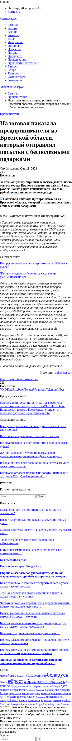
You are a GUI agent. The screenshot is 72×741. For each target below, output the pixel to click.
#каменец (40, 690)
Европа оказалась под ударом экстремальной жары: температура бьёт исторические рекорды (33, 574)
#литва (25, 693)
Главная (13, 24)
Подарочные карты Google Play (20, 566)
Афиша (12, 31)
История (13, 45)
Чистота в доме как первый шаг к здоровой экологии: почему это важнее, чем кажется (35, 604)
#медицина (35, 693)
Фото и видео (17, 76)
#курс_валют (15, 693)
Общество (14, 49)
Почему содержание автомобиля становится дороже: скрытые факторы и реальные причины (34, 651)
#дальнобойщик (51, 686)
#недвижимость (54, 696)
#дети (64, 686)
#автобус (21, 676)
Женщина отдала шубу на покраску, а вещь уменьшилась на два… (28, 275)
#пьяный (57, 700)
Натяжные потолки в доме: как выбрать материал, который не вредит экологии (33, 614)
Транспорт (15, 73)
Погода (12, 52)
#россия (5, 704)
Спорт (12, 70)
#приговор (46, 700)
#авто (12, 675)
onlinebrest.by (63, 372)
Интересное (15, 42)
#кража (4, 693)
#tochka (3, 676)
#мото (3, 697)
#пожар (23, 700)
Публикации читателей (23, 63)
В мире (12, 28)
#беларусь (56, 675)
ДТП (11, 38)
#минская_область (61, 693)
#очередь (4, 701)
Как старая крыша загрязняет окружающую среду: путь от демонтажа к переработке (33, 624)
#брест (15, 681)
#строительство (28, 704)
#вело (68, 682)
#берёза (3, 682)
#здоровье (30, 690)
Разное (12, 66)
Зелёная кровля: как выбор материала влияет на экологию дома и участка (31, 594)
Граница (13, 35)
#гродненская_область (22, 686)
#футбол (55, 704)
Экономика (15, 80)
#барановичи (34, 675)
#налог (31, 696)
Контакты (14, 11)
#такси (46, 704)
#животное (6, 689)
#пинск (13, 700)
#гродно (38, 686)
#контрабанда (62, 689)
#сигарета (15, 704)
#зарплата (19, 689)
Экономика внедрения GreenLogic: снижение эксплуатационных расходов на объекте (31, 661)
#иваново (32, 379)
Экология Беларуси (12, 87)
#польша (34, 700)
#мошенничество (16, 696)
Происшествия (17, 59)
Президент (15, 56)
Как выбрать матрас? (13, 559)
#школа (65, 704)
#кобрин (49, 690)
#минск (45, 693)
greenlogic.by (8, 18)
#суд (39, 704)
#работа (66, 700)
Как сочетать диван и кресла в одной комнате (30, 633)
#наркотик (40, 697)
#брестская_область (13, 379)
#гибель (5, 686)
